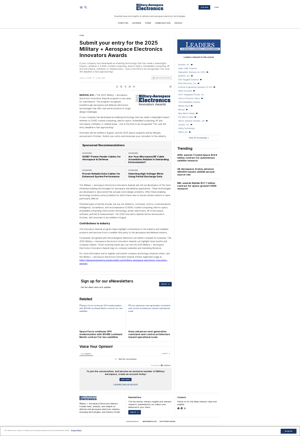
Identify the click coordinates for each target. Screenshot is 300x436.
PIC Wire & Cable (185, 117)
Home (81, 35)
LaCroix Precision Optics (189, 98)
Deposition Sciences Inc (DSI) (192, 72)
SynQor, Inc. (183, 124)
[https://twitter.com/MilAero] (185, 408)
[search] (85, 7)
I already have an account (125, 384)
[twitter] (125, 86)
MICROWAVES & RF (150, 421)
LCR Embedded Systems (189, 102)
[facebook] (117, 86)
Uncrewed (136, 23)
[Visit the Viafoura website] (166, 365)
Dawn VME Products (187, 68)
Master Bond (184, 106)
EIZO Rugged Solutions (188, 79)
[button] (81, 7)
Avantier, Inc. (184, 64)
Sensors (178, 23)
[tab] (86, 354)
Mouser (181, 109)
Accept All (288, 431)
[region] (125, 360)
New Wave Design (186, 113)
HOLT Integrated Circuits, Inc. (191, 94)
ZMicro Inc (183, 132)
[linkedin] (121, 86)
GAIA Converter (185, 91)
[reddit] (130, 86)
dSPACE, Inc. (184, 76)
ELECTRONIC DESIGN (167, 421)
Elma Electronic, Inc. (187, 83)
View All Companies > (199, 138)
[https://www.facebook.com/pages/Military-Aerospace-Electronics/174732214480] (178, 408)
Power (148, 23)
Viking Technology (186, 128)
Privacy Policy (76, 430)
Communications (163, 23)
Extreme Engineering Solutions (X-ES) (195, 87)
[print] (170, 86)
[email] (134, 86)
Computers (123, 23)
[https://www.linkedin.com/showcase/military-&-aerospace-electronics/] (181, 408)
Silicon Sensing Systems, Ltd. (191, 121)
